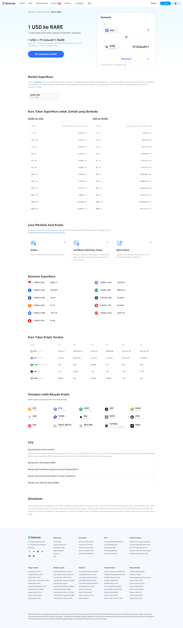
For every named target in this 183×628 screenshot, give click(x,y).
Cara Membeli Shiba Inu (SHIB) (63, 586)
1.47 (59, 371)
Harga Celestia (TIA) (35, 592)
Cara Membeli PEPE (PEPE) (62, 589)
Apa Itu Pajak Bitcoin (136, 586)
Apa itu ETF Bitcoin (85, 589)
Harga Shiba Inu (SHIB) (35, 589)
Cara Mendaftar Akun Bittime (113, 542)
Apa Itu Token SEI (135, 592)
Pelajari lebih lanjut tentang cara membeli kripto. (46, 233)
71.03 (142, 371)
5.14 (107, 365)
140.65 (75, 371)
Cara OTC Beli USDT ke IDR (138, 547)
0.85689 (93, 365)
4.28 (141, 378)
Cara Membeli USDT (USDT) (62, 577)
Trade (30, 3)
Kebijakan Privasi (59, 547)
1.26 (92, 371)
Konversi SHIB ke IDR (86, 547)
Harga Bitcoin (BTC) (34, 571)
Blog (89, 3)
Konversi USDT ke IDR (86, 542)
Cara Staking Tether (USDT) (88, 574)
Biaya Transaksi (58, 550)
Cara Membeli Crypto (60, 583)
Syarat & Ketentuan (59, 545)
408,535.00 (109, 351)
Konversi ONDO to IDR (86, 550)
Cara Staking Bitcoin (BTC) (87, 580)
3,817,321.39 (144, 351)
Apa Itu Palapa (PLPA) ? (137, 571)
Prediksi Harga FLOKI (111, 583)
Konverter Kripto (42, 12)
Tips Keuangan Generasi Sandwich (141, 577)
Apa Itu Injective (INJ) (137, 583)
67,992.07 (94, 351)
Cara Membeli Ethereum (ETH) (63, 574)
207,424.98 (126, 358)
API (54, 556)
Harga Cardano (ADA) (35, 595)
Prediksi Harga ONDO (111, 592)
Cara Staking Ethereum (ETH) (88, 571)
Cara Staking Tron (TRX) (86, 586)
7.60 (107, 371)
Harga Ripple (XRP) (34, 598)
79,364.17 (61, 351)
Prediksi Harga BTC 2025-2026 (140, 545)
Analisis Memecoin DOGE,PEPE (114, 571)
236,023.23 (77, 358)
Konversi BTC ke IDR (86, 545)
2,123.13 (94, 358)
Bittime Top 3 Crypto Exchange (140, 542)
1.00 (59, 365)
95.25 (75, 365)
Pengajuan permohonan (38, 545)
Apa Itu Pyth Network (137, 589)
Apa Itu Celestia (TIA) (86, 595)
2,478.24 (61, 358)
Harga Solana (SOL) (34, 583)
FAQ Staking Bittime (110, 550)
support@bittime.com (37, 542)
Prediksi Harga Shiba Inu (112, 577)
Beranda (31, 12)
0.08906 (60, 378)
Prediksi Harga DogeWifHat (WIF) (115, 574)
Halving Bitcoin (84, 598)
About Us (56, 553)
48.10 (142, 365)
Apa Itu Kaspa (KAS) (136, 595)
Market (22, 3)
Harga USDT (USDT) (34, 577)
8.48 (74, 378)
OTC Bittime (57, 542)
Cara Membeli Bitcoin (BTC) (62, 571)
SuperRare (38, 82)
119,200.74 (143, 358)
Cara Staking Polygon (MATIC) (89, 583)
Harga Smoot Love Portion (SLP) (38, 580)
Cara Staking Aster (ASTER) (88, 577)
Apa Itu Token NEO (136, 598)
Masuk (153, 3)
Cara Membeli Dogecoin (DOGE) (63, 580)
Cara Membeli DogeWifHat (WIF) (64, 595)
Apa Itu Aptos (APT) (136, 580)
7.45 (123, 378)
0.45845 (108, 378)
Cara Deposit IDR (110, 547)
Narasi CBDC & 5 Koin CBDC (113, 598)
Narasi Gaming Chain (111, 595)
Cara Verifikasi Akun (110, 545)
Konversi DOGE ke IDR (86, 553)
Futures (56, 3)
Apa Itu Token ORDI (85, 592)
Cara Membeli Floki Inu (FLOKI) (63, 592)
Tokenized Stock (42, 3)
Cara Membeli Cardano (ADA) (63, 598)
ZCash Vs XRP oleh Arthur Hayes (140, 550)
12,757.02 (109, 358)
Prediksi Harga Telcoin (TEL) (139, 553)
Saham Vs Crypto (135, 574)
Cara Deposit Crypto (110, 553)
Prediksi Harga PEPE (111, 580)
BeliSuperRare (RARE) (46, 54)
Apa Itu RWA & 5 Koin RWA (113, 589)
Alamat (32, 547)
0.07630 (93, 378)
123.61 (124, 371)
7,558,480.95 (77, 351)
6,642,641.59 (126, 351)
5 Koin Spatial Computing (112, 586)
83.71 (124, 365)
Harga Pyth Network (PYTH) (37, 586)
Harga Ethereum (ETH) (35, 574)
